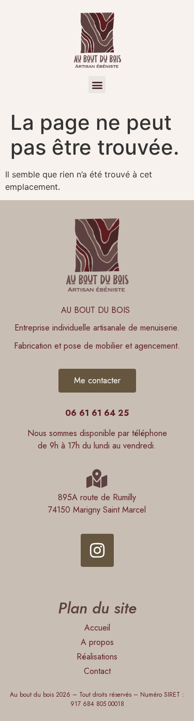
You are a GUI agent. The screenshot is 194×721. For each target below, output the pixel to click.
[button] (97, 84)
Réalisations (97, 657)
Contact (97, 671)
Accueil (97, 628)
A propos (97, 642)
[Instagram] (97, 550)
